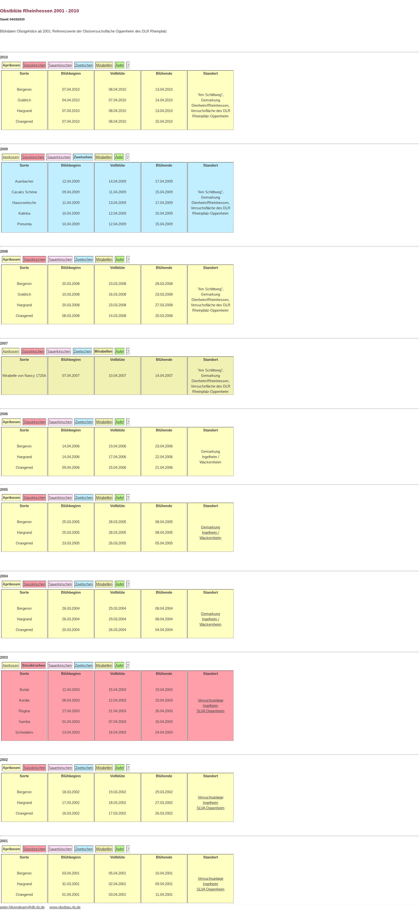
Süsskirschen (34, 65)
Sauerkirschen (60, 65)
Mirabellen (104, 65)
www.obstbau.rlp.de (65, 907)
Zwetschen (84, 65)
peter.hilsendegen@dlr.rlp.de (22, 907)
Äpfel (120, 65)
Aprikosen (11, 157)
